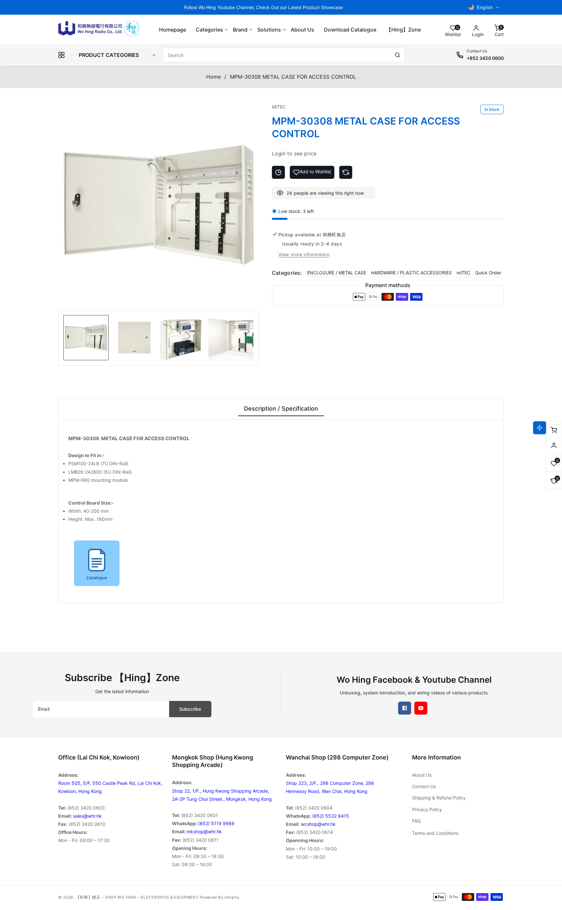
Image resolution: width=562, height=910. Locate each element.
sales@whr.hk (87, 816)
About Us (422, 775)
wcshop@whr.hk (318, 824)
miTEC (463, 272)
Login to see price (294, 153)
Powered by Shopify (219, 897)
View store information (304, 254)
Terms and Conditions (435, 833)
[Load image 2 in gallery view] (134, 337)
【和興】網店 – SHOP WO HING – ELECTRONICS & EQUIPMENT (137, 897)
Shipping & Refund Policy (439, 797)
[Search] (397, 55)
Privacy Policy (427, 809)
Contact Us (424, 786)
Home (213, 76)
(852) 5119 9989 (216, 823)
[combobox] (284, 55)
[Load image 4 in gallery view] (230, 337)
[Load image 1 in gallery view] (86, 337)
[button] (209, 29)
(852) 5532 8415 (330, 816)
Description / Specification (281, 408)
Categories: (287, 273)
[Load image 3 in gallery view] (182, 337)
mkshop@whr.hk (204, 831)
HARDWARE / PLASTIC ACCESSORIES (411, 272)
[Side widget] (554, 445)
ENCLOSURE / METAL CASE (336, 272)
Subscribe (190, 709)
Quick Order (488, 272)
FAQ (416, 821)
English (485, 7)
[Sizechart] (278, 172)
